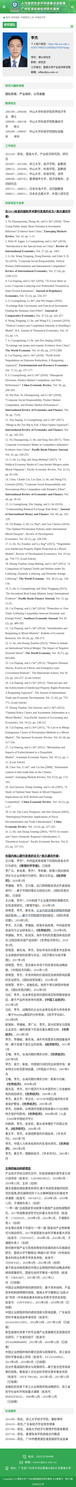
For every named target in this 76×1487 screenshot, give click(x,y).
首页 (8, 17)
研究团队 (15, 17)
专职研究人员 (27, 17)
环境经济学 (40, 17)
